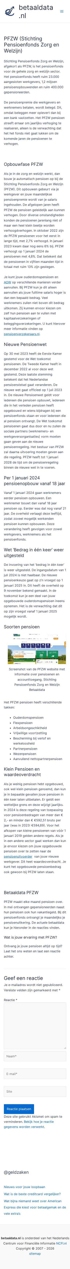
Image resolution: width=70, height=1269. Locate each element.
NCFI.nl (61, 1243)
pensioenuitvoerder (18, 856)
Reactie (10, 1000)
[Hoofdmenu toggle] (62, 11)
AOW (7, 282)
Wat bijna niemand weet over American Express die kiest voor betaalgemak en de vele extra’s (35, 1207)
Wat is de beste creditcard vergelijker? (32, 1194)
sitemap (35, 1253)
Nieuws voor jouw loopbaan (24, 1187)
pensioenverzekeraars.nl (21, 334)
